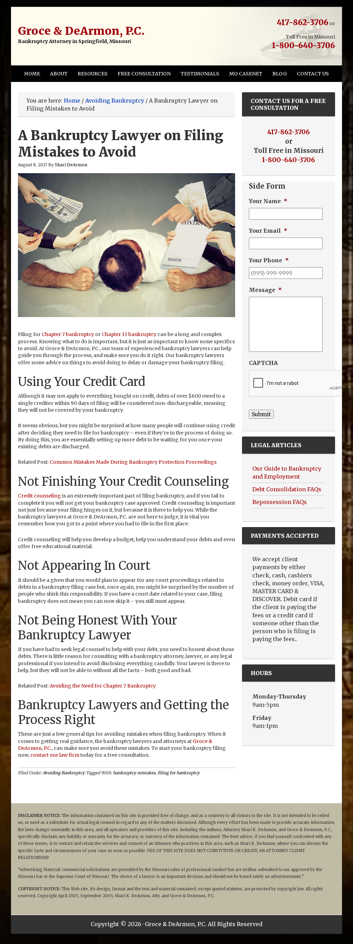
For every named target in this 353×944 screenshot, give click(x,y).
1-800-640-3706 (303, 45)
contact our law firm (54, 755)
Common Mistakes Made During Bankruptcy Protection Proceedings (133, 462)
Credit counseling (39, 496)
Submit (261, 414)
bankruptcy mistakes (134, 772)
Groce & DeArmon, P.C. (81, 31)
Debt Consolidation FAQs (286, 489)
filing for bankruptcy (179, 772)
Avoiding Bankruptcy (64, 772)
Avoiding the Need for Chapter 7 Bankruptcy (103, 686)
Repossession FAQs (279, 502)
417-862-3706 (303, 22)
